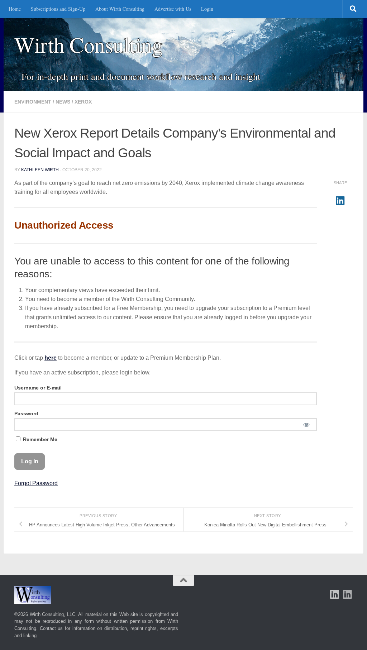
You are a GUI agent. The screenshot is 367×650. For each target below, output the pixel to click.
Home (15, 8)
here (50, 358)
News (63, 102)
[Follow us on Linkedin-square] (335, 594)
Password (26, 413)
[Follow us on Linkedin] (348, 594)
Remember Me (39, 439)
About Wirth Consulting (119, 8)
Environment (32, 102)
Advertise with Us (172, 8)
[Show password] (306, 424)
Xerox (83, 102)
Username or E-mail (38, 388)
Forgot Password (36, 483)
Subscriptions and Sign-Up (58, 8)
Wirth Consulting (88, 44)
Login (207, 8)
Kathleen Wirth (40, 169)
